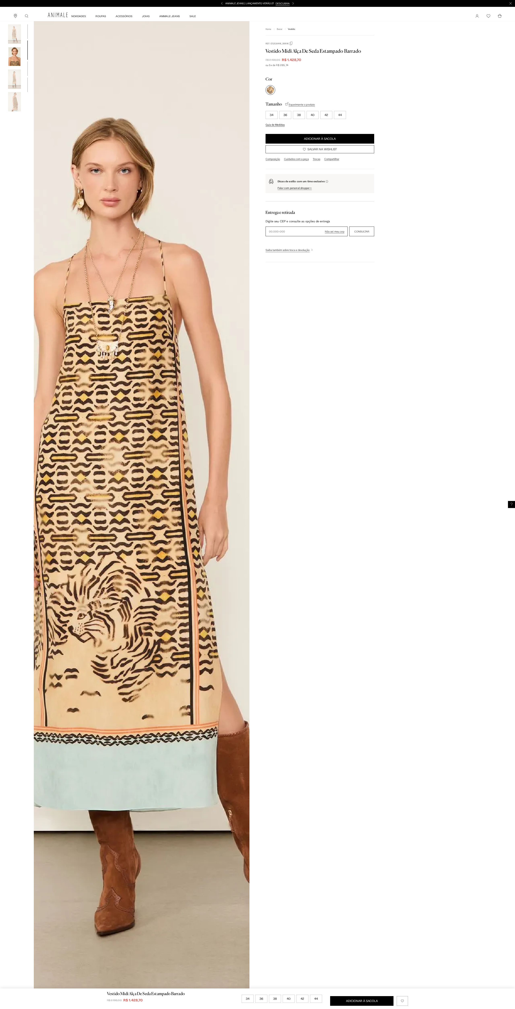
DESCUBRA (283, 3)
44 (340, 115)
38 (299, 115)
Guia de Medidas (275, 124)
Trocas (316, 158)
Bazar (280, 29)
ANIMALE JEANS (169, 16)
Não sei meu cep (334, 231)
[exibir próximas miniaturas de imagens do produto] (14, 114)
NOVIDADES (78, 16)
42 (326, 115)
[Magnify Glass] (27, 16)
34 (271, 115)
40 (312, 115)
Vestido (291, 29)
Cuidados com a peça (296, 158)
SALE (193, 16)
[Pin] (15, 16)
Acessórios (124, 16)
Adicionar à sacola (320, 138)
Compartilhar (331, 158)
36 (285, 115)
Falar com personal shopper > (295, 187)
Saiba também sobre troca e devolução (288, 250)
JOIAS (146, 16)
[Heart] (488, 16)
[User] (477, 16)
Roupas (101, 16)
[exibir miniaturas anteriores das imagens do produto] (14, 21)
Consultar (361, 231)
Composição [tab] (273, 158)
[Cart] (500, 16)
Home (268, 29)
